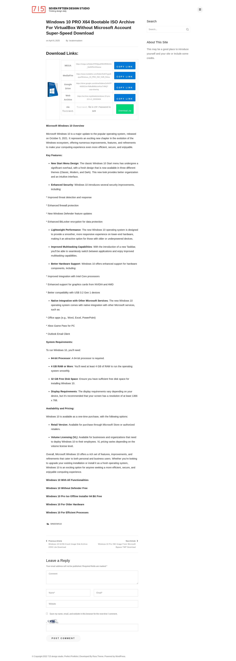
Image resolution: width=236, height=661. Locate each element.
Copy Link (125, 67)
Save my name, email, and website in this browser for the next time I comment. (83, 614)
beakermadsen (75, 41)
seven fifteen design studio (69, 8)
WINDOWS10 (56, 524)
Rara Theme (98, 656)
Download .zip (125, 111)
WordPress (120, 656)
